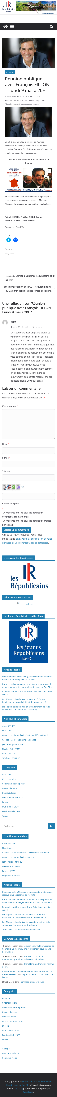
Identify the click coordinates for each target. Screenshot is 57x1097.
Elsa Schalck (7, 730)
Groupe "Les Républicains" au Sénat (19, 739)
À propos (6, 1048)
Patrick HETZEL (9, 753)
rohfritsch (20, 104)
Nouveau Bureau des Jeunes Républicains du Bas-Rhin (30, 277)
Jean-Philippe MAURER (12, 744)
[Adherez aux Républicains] (28, 605)
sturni (37, 104)
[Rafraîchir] (22, 486)
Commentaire (10, 406)
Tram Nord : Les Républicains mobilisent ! (21, 929)
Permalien (39, 327)
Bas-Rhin (17, 100)
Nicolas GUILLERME (11, 749)
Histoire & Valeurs (10, 1053)
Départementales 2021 (12, 797)
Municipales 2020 (10, 806)
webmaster (11, 96)
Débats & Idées (9, 793)
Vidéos (5, 816)
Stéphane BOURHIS (11, 758)
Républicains (10, 104)
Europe (25, 100)
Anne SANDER (8, 726)
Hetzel (31, 100)
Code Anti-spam (10, 503)
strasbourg (29, 104)
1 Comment (37, 96)
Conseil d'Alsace (9, 788)
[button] (28, 53)
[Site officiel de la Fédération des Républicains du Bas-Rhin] (28, 1)
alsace (9, 100)
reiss (43, 100)
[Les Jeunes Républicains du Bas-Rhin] (28, 642)
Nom (5, 444)
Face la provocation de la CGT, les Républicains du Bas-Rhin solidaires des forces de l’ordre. (27, 288)
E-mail (6, 457)
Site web (6, 471)
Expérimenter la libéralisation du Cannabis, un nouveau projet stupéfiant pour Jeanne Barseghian (28, 949)
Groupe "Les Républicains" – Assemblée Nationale (25, 735)
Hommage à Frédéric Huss (32, 982)
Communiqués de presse (13, 783)
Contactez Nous (9, 1058)
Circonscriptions (9, 779)
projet (38, 100)
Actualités (10, 72)
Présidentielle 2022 (11, 811)
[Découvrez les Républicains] (28, 577)
